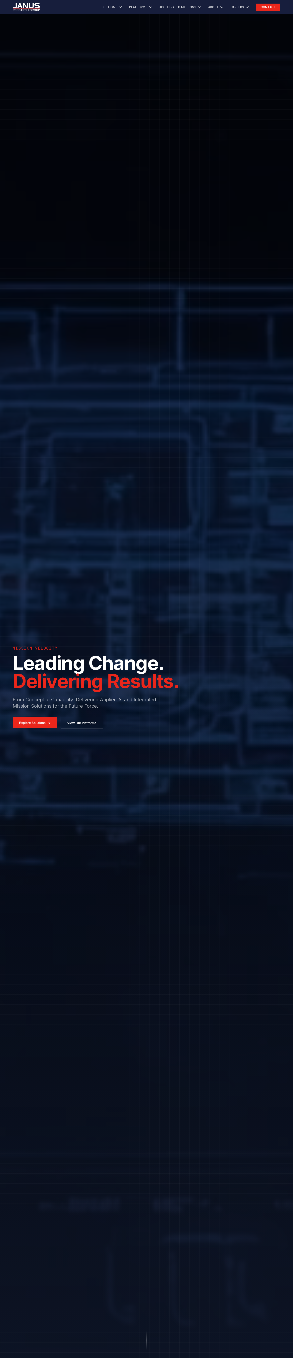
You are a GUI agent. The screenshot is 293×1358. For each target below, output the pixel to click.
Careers (237, 7)
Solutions (108, 7)
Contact (268, 7)
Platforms (138, 7)
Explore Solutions (32, 723)
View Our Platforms (81, 723)
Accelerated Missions (177, 7)
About (213, 7)
